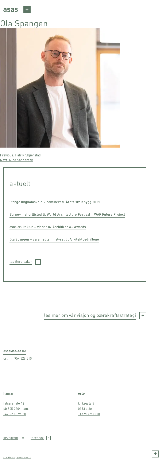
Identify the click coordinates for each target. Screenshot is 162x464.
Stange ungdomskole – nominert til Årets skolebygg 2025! (55, 201)
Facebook (37, 438)
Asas (10, 9)
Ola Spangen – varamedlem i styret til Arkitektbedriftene (54, 239)
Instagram (10, 438)
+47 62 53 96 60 (14, 414)
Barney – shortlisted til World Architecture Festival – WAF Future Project (67, 214)
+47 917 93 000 (89, 414)
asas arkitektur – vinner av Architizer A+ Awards (47, 226)
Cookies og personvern (17, 457)
